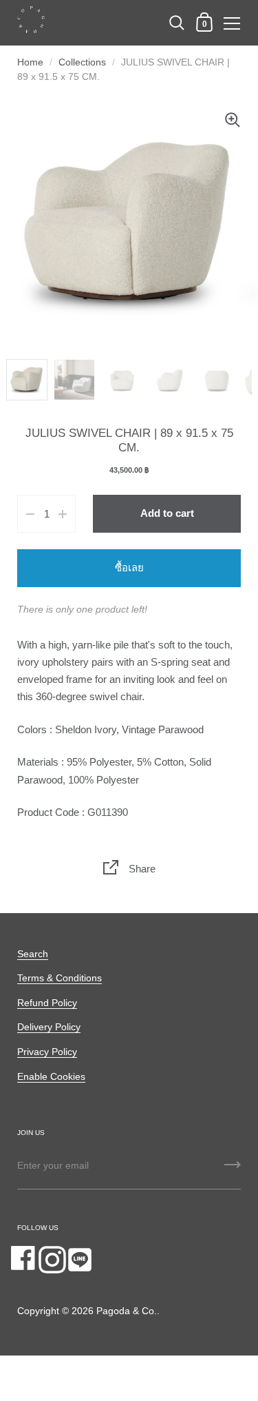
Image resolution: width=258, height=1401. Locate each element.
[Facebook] (25, 1260)
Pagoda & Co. (126, 1311)
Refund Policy (47, 1003)
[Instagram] (52, 1260)
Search (32, 954)
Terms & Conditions (59, 978)
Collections (82, 62)
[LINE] (80, 1260)
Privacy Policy (47, 1052)
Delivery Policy (48, 1027)
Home (30, 62)
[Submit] (232, 1169)
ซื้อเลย (129, 567)
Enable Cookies (51, 1077)
